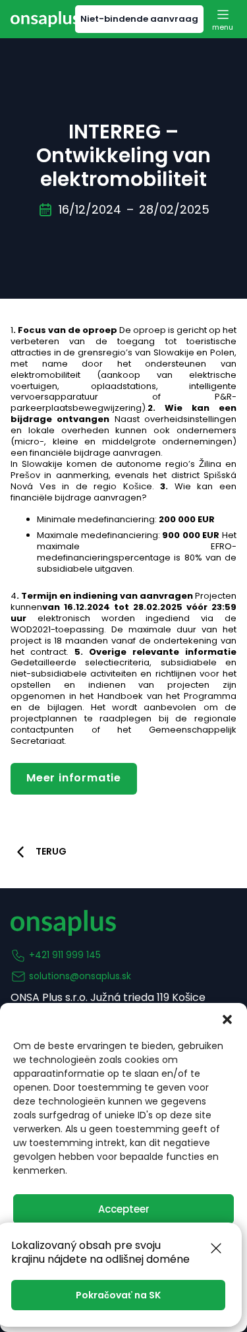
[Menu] (222, 19)
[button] (227, 1019)
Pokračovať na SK (118, 1295)
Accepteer (124, 1209)
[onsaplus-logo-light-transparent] (45, 19)
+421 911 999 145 (65, 954)
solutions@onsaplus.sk (80, 976)
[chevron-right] (20, 852)
